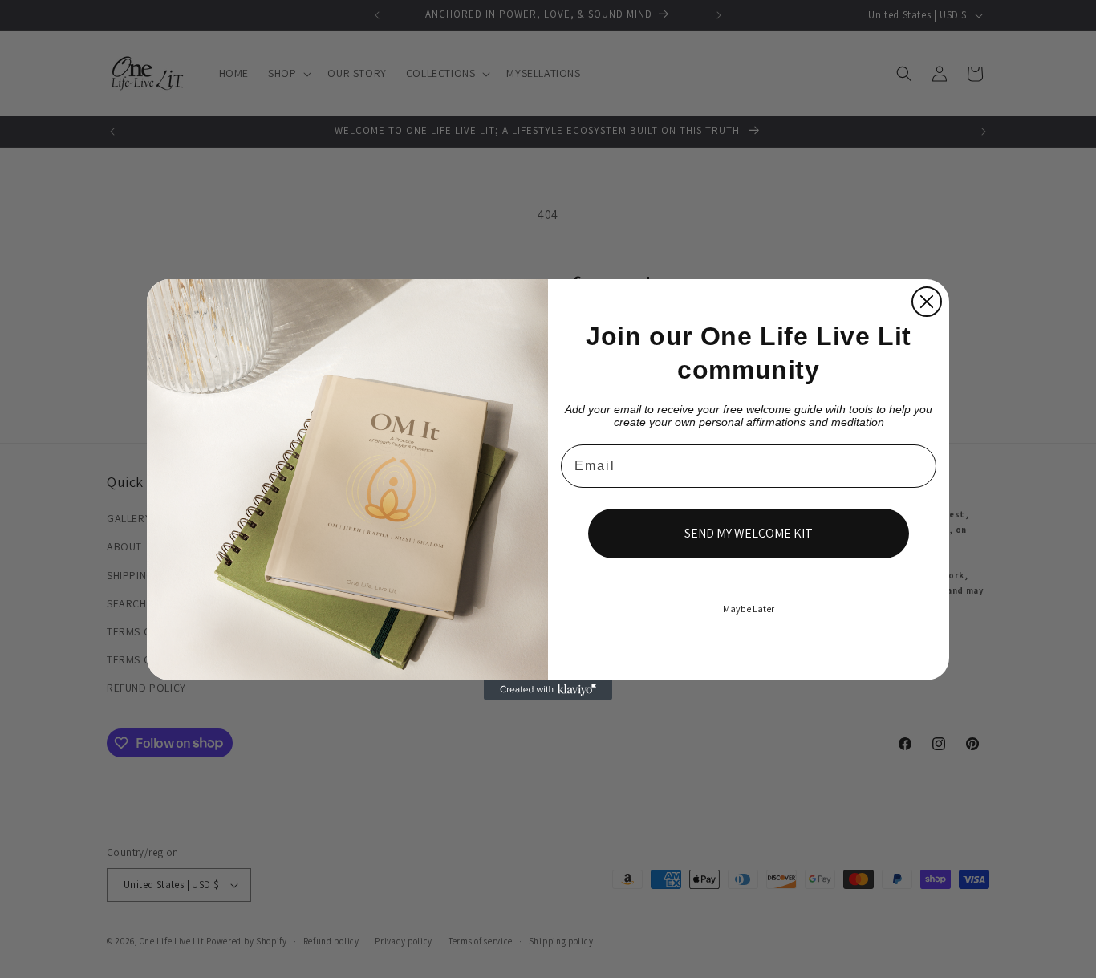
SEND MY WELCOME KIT (748, 533)
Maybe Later (748, 609)
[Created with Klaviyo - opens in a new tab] (548, 690)
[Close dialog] (926, 301)
